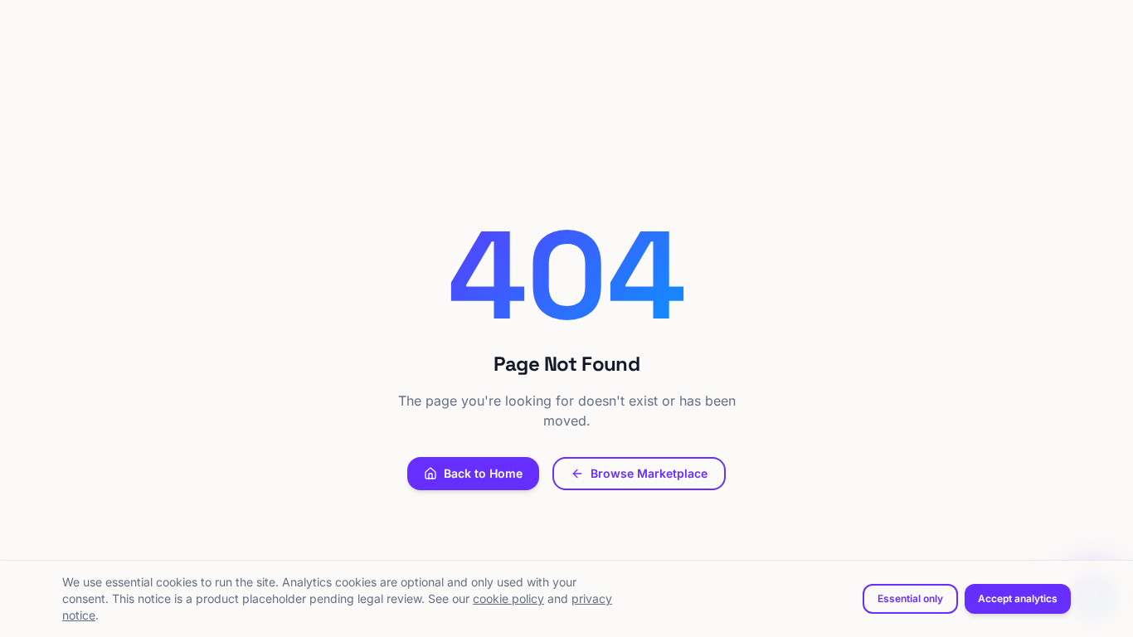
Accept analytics (1018, 598)
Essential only (910, 598)
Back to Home (483, 473)
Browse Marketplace (649, 473)
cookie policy (508, 598)
